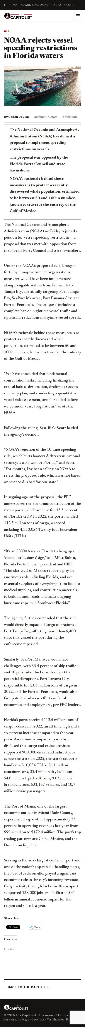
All (7, 31)
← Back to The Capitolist (27, 987)
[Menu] (77, 15)
